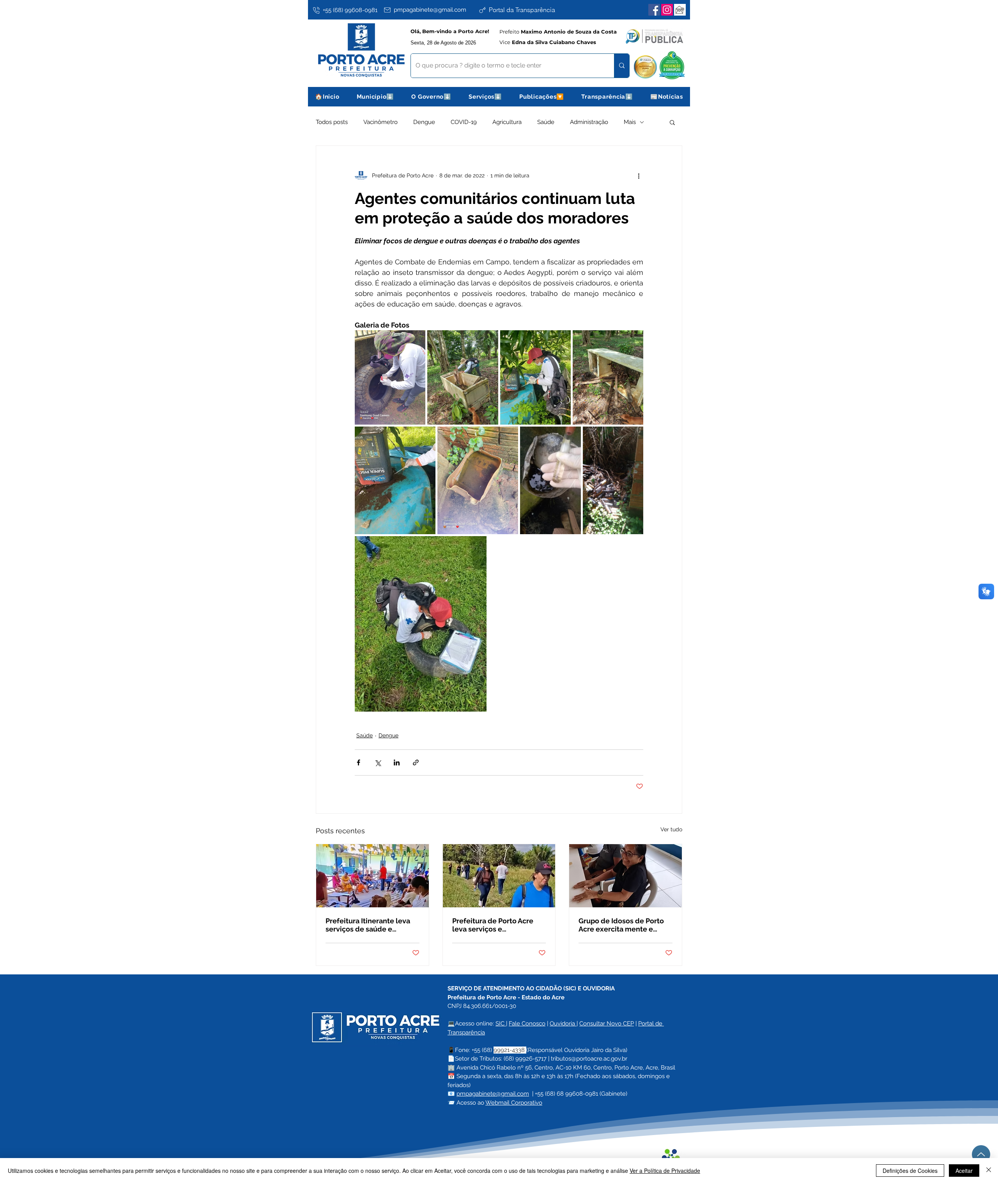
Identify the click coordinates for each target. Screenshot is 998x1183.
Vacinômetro (380, 122)
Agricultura (507, 122)
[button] (376, 96)
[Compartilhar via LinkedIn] (396, 762)
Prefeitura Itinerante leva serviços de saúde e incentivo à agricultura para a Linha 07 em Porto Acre (372, 925)
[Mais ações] (638, 175)
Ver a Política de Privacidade (665, 1170)
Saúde (545, 122)
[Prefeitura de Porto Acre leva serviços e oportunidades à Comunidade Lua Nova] (499, 875)
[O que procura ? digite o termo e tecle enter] (621, 66)
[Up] (981, 1154)
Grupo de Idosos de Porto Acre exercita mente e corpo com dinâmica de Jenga (621, 925)
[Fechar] (988, 1170)
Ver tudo (671, 829)
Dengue (424, 122)
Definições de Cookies (910, 1170)
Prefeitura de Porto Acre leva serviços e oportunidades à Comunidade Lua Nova (492, 925)
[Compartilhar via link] (415, 762)
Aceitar (964, 1170)
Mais (630, 122)
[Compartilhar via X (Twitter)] (377, 762)
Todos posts (332, 122)
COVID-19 (464, 122)
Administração (589, 122)
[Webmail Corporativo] (680, 10)
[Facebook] (654, 10)
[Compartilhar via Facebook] (358, 762)
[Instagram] (667, 10)
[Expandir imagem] (390, 377)
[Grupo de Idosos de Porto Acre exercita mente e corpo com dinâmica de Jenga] (625, 875)
